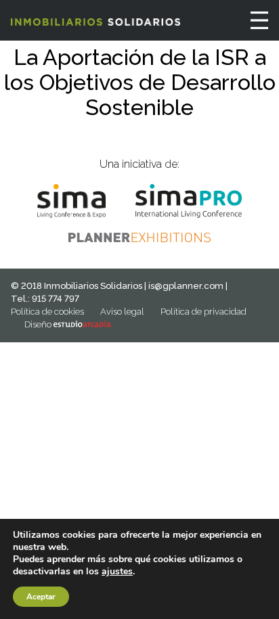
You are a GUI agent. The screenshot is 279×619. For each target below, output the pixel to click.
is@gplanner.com (185, 286)
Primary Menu (259, 20)
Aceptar (41, 596)
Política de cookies (47, 311)
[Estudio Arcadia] (82, 324)
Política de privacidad (203, 311)
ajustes (117, 572)
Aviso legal (122, 311)
